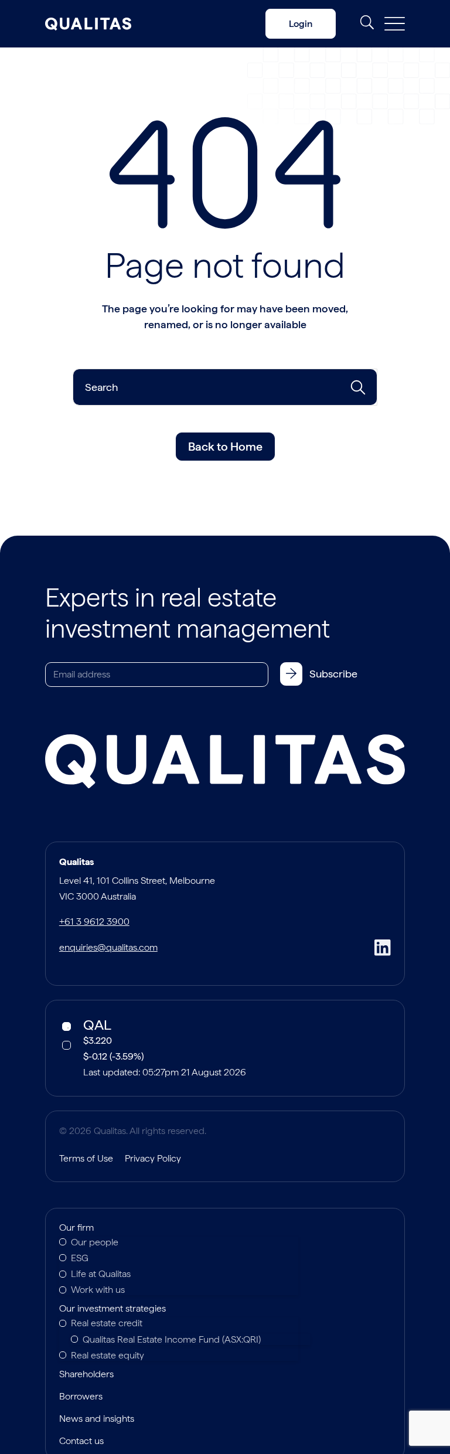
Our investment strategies (112, 1309)
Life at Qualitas (101, 1273)
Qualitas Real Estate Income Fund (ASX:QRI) (172, 1339)
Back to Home (225, 447)
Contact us (81, 1441)
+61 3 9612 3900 (94, 921)
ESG (79, 1258)
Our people (94, 1242)
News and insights (96, 1419)
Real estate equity (107, 1355)
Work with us (98, 1289)
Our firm (76, 1228)
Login (300, 23)
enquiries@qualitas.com (108, 947)
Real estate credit (106, 1323)
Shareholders (86, 1375)
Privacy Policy (153, 1158)
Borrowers (81, 1397)
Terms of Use (86, 1158)
